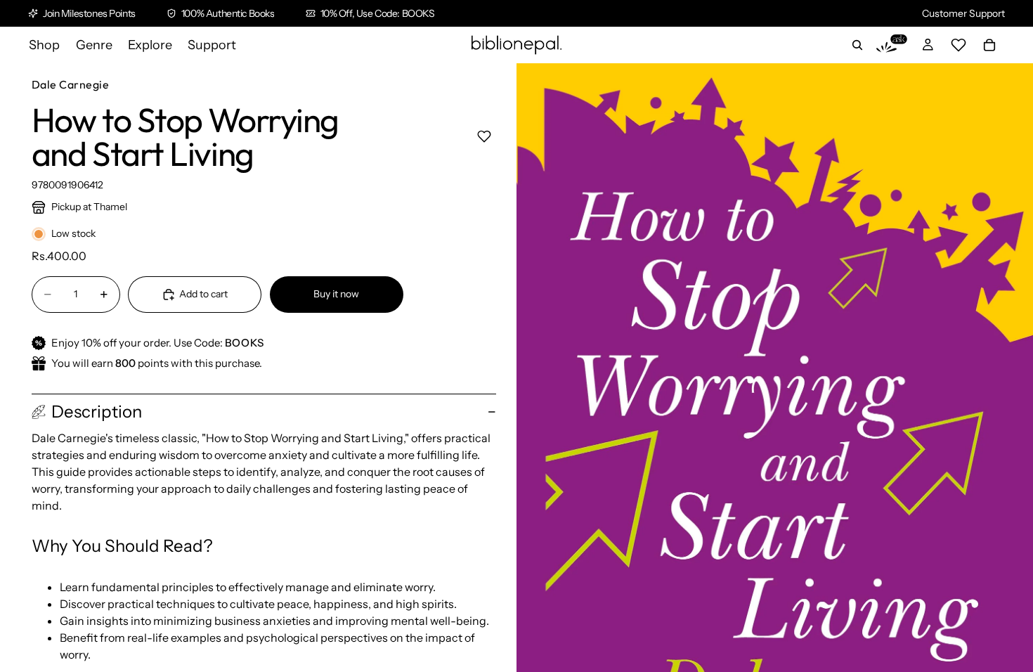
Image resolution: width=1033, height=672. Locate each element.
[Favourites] (958, 45)
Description (96, 411)
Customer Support (963, 13)
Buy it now (336, 293)
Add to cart (203, 293)
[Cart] (989, 45)
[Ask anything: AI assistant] (891, 45)
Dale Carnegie (70, 84)
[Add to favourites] (484, 136)
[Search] (857, 45)
